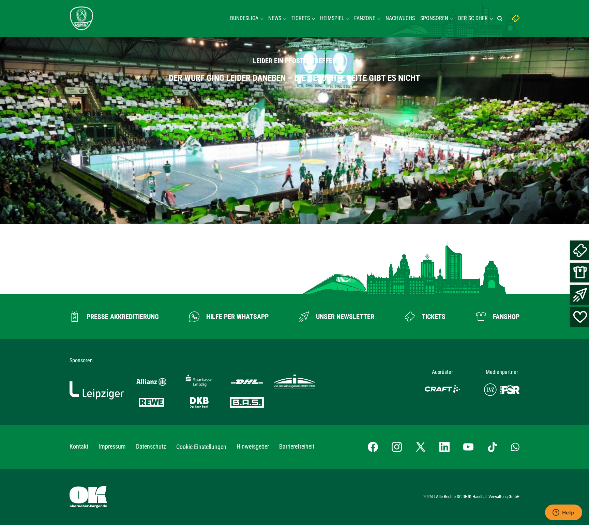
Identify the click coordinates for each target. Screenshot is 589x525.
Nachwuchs (400, 18)
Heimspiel (332, 18)
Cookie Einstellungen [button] (201, 446)
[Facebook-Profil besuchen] (373, 447)
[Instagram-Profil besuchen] (397, 447)
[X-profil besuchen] (421, 447)
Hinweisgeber (253, 446)
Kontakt (79, 446)
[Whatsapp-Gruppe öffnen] (515, 446)
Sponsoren (434, 18)
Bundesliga (244, 18)
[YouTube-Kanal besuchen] (468, 447)
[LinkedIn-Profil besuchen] (444, 447)
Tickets (300, 18)
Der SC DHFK (473, 18)
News (274, 18)
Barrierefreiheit (296, 446)
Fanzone (364, 18)
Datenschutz (151, 446)
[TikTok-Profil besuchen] (492, 447)
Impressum (112, 446)
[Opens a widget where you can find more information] (563, 513)
